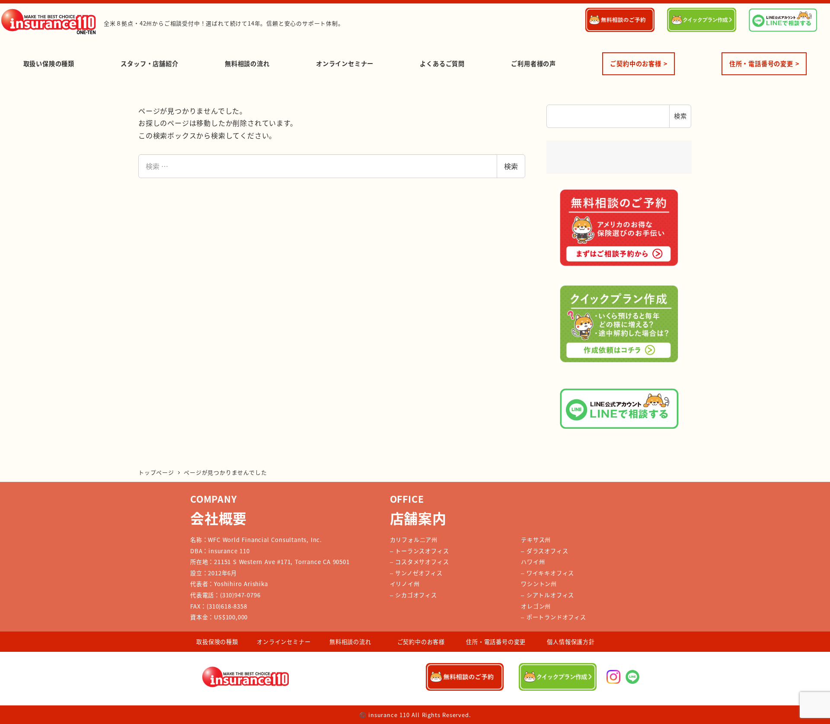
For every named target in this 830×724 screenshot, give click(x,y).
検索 (511, 166)
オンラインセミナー (283, 642)
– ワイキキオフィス (547, 573)
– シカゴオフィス (413, 595)
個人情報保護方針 (570, 642)
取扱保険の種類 (217, 642)
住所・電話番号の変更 (496, 642)
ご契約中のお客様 (421, 642)
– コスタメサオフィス (419, 562)
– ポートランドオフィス (553, 617)
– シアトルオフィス (547, 595)
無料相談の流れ (350, 642)
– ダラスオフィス (544, 551)
